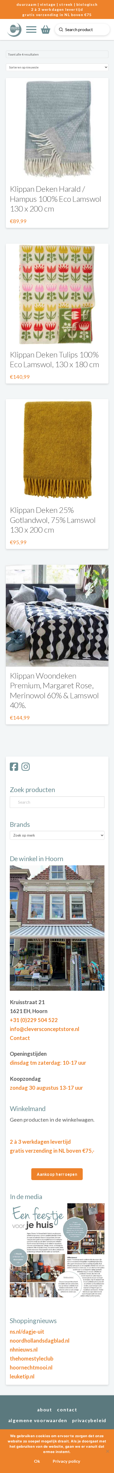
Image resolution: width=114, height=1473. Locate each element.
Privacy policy (66, 1461)
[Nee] (107, 1451)
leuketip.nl (22, 1376)
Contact (20, 1038)
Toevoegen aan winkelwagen (57, 657)
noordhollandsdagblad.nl (39, 1340)
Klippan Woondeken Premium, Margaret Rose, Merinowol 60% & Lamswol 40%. (54, 690)
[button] (31, 29)
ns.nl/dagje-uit (27, 1331)
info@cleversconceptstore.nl (44, 1029)
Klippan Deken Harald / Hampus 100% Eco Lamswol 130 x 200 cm (55, 198)
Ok (37, 1461)
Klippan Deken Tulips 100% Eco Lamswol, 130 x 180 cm (54, 359)
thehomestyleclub (31, 1358)
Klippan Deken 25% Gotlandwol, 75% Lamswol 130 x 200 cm (53, 519)
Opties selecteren (57, 171)
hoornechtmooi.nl (31, 1367)
